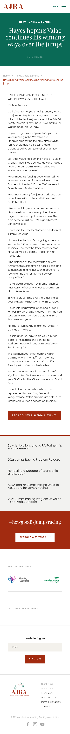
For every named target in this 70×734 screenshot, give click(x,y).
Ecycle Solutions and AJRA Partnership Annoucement (35, 447)
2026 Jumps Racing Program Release (34, 459)
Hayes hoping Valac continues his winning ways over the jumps (33, 82)
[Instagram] (35, 724)
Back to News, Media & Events (34, 415)
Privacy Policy (48, 697)
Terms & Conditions (51, 702)
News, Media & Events (27, 75)
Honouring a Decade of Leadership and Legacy (33, 472)
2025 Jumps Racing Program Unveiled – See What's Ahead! (34, 500)
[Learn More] (42, 724)
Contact (45, 706)
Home (6, 75)
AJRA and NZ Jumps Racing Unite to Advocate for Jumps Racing (33, 486)
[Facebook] (28, 724)
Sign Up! (35, 659)
